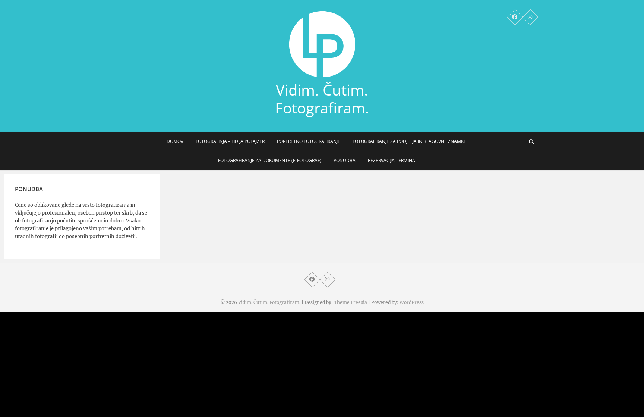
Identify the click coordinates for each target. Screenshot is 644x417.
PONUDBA (345, 160)
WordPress (412, 302)
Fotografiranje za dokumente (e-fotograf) (269, 160)
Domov (175, 141)
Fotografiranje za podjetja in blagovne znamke (409, 141)
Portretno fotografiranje (308, 141)
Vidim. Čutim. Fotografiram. (322, 99)
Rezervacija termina (391, 160)
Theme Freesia (350, 302)
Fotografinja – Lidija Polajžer (230, 141)
